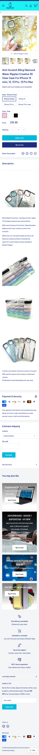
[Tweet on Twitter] (31, 153)
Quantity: (5, 130)
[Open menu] (3, 6)
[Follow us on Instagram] (7, 726)
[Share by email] (35, 153)
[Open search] (26, 6)
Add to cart (19, 138)
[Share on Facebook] (22, 153)
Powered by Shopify (8, 750)
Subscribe (9, 707)
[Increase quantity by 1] (24, 129)
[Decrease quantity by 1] (12, 129)
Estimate (8, 455)
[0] (35, 5)
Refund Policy (7, 465)
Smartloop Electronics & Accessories (17, 87)
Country (5, 431)
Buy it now (20, 145)
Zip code (5, 441)
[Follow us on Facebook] (3, 726)
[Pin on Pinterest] (27, 153)
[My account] (31, 6)
